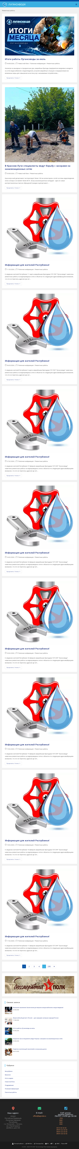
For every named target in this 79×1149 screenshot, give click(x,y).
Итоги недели (9, 1078)
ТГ (52, 1143)
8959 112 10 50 (62, 1130)
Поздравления (9, 1085)
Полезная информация (37, 63)
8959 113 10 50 (62, 1132)
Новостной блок (23, 63)
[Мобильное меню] (76, 4)
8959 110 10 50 (62, 1133)
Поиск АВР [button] (64, 1143)
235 (49, 966)
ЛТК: (61, 1118)
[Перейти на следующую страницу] (54, 966)
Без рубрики (8, 1071)
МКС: (61, 1120)
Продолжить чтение (14, 77)
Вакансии (8, 1075)
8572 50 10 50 (61, 1128)
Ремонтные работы (53, 63)
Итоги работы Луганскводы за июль (25, 59)
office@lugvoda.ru (39, 1116)
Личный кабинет (19, 1143)
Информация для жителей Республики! (27, 264)
